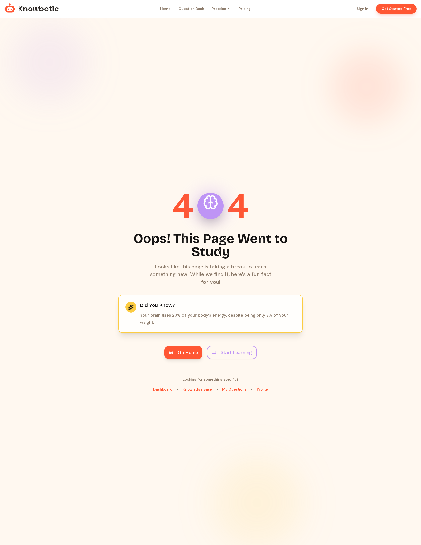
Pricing (245, 8)
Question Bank (191, 8)
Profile (262, 389)
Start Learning (236, 352)
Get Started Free (396, 8)
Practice (219, 8)
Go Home (188, 352)
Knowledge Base (197, 389)
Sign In (362, 8)
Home (165, 8)
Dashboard (162, 389)
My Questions (234, 389)
